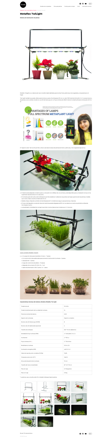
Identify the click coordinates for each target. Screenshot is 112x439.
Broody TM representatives (26, 433)
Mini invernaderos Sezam (30, 10)
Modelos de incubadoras (45, 6)
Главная (22, 10)
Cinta (78, 6)
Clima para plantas (58, 6)
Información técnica (86, 6)
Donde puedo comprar (69, 6)
